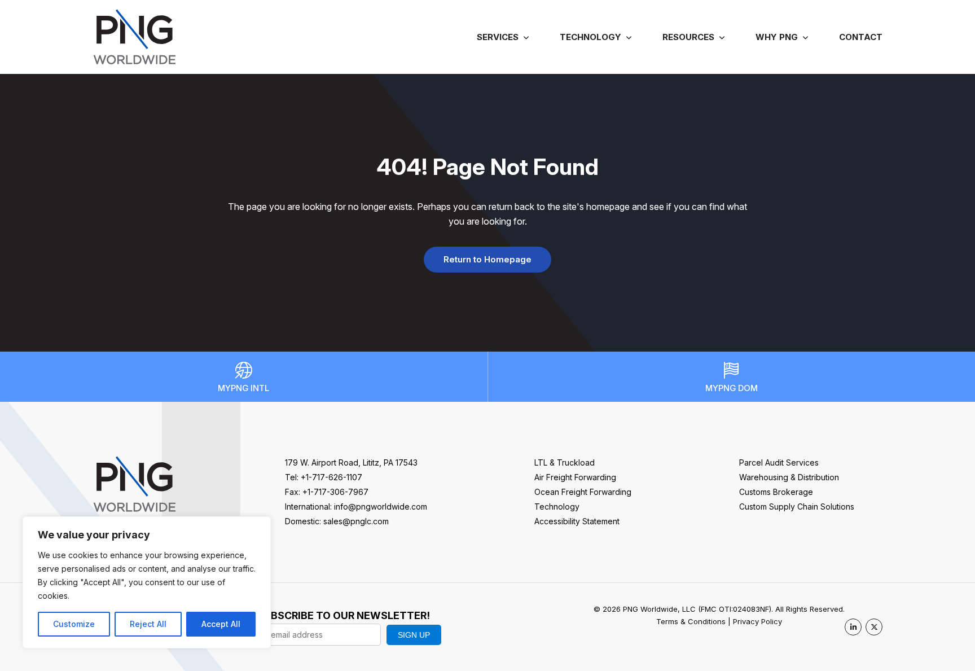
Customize (74, 624)
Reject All (148, 624)
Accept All (220, 624)
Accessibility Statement (577, 521)
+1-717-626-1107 (331, 477)
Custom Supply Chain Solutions (796, 506)
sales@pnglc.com (356, 521)
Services (498, 37)
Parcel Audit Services (779, 462)
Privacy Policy (757, 621)
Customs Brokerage (776, 492)
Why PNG (777, 37)
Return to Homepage (487, 259)
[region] (147, 582)
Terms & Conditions (691, 621)
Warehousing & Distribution (789, 477)
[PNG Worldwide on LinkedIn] (853, 627)
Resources (688, 37)
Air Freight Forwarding (575, 477)
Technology (590, 37)
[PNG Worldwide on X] (874, 627)
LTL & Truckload (564, 462)
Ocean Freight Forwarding (582, 492)
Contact (860, 37)
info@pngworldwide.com (380, 506)
